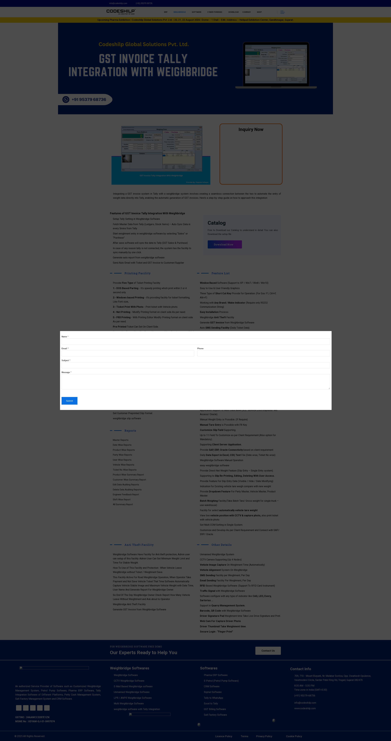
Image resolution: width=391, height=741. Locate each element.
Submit (69, 401)
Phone (200, 348)
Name (64, 336)
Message (66, 372)
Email (64, 348)
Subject (65, 360)
